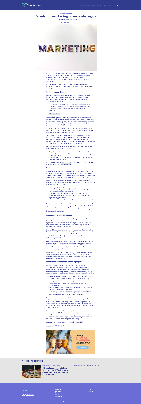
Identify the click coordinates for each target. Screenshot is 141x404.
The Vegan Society (54, 114)
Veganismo (111, 5)
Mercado (92, 5)
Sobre (89, 389)
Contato (90, 391)
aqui (81, 322)
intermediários (66, 164)
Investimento (85, 5)
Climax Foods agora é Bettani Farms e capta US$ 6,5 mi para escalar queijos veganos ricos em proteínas (55, 371)
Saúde (104, 5)
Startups (99, 5)
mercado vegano (81, 84)
